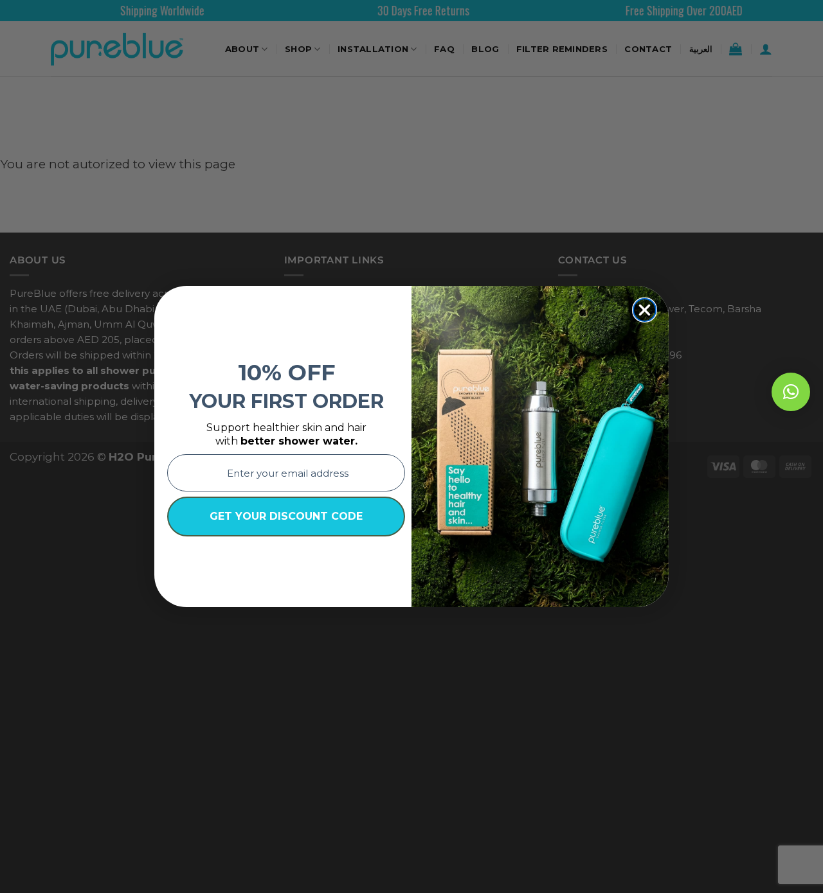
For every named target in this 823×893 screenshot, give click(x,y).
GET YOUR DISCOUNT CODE (286, 516)
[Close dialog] (644, 310)
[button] (791, 392)
